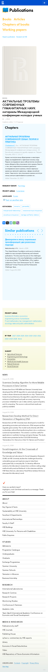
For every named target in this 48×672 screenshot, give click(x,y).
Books (6, 19)
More (20, 339)
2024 (26, 336)
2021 (39, 336)
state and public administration (23, 323)
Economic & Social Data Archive (14, 646)
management (27, 321)
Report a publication (9, 37)
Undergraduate (8, 554)
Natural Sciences (13, 364)
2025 (22, 336)
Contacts (17, 663)
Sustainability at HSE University (14, 511)
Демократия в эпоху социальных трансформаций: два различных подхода (20, 242)
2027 (14, 336)
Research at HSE (21, 37)
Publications (21, 10)
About (5, 499)
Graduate (6, 558)
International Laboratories (12, 589)
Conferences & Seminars (12, 605)
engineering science (12, 318)
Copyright (25, 663)
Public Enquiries (8, 535)
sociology (8, 323)
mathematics (37, 321)
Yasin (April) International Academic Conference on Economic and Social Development (22, 614)
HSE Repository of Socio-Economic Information (20, 654)
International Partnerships (12, 519)
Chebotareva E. (10, 145)
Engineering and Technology (17, 356)
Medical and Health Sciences (17, 361)
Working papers (14, 29)
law (20, 321)
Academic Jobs (8, 609)
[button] (5, 234)
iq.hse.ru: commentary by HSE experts (17, 638)
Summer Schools (8, 570)
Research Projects (9, 597)
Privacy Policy (34, 663)
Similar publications (19, 230)
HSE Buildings (7, 527)
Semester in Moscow (10, 574)
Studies (6, 542)
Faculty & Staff (8, 523)
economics (23, 316)
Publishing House (9, 634)
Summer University (9, 566)
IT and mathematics (12, 321)
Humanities (11, 359)
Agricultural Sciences (14, 354)
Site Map (5, 667)
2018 (15, 339)
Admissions (6, 546)
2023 (31, 336)
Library (5, 642)
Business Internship (9, 578)
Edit (44, 669)
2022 (35, 336)
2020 (7, 339)
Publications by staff (10, 626)
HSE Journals (7, 630)
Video (4, 650)
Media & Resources (12, 622)
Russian (15, 196)
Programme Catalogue (11, 550)
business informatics (12, 316)
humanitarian (24, 318)
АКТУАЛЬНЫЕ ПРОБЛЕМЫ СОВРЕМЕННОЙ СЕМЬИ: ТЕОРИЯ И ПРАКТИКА (22, 139)
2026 (18, 336)
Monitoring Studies (9, 601)
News (5, 374)
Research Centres (9, 593)
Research (7, 585)
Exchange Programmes (11, 562)
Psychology (21, 186)
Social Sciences (12, 366)
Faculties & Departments (12, 515)
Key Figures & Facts (9, 507)
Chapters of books (15, 24)
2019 (11, 339)
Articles (19, 19)
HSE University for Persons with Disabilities (18, 531)
